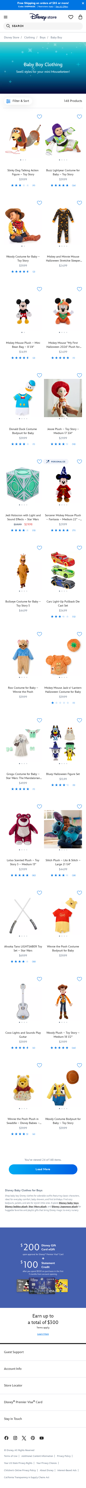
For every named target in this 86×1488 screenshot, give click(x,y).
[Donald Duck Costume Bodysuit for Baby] (23, 399)
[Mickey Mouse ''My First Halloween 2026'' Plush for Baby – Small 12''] (63, 313)
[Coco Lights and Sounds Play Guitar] (23, 1003)
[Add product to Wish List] (39, 116)
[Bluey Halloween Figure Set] (63, 744)
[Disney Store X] (24, 1438)
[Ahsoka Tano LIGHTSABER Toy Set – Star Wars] (23, 917)
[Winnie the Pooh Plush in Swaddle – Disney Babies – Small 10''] (23, 1089)
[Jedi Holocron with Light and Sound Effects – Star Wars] (23, 485)
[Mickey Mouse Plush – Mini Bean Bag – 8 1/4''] (23, 313)
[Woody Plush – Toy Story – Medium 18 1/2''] (63, 1003)
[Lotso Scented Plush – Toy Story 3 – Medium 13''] (23, 830)
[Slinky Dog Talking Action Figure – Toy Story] (23, 140)
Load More (43, 1169)
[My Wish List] (70, 17)
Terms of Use (10, 1456)
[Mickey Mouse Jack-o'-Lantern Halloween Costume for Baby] (63, 658)
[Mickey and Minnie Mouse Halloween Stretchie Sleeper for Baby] (63, 227)
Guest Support (14, 1352)
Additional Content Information (37, 1456)
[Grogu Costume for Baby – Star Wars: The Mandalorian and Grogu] (23, 744)
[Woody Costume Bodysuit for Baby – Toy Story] (63, 1089)
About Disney (46, 1470)
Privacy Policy (64, 1456)
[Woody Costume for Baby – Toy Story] (23, 227)
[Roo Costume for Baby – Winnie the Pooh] (23, 658)
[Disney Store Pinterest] (32, 1438)
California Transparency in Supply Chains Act (26, 1477)
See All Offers (62, 7)
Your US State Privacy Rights (18, 1463)
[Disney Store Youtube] (41, 1438)
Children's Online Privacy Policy (20, 1470)
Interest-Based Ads (67, 1470)
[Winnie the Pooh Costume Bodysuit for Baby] (63, 917)
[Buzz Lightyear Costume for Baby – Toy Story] (63, 140)
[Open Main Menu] (5, 17)
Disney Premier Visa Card (23, 1402)
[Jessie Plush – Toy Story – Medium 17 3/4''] (63, 399)
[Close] (82, 3)
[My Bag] (80, 17)
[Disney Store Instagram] (15, 1438)
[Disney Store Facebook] (6, 1438)
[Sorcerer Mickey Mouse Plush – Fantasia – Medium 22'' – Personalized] (63, 485)
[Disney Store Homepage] (42, 17)
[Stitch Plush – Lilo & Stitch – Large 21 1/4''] (63, 830)
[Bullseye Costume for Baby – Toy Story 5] (23, 572)
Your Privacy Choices (46, 1463)
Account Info (13, 1369)
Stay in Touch (13, 1419)
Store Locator (13, 1385)
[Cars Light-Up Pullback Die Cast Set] (63, 572)
